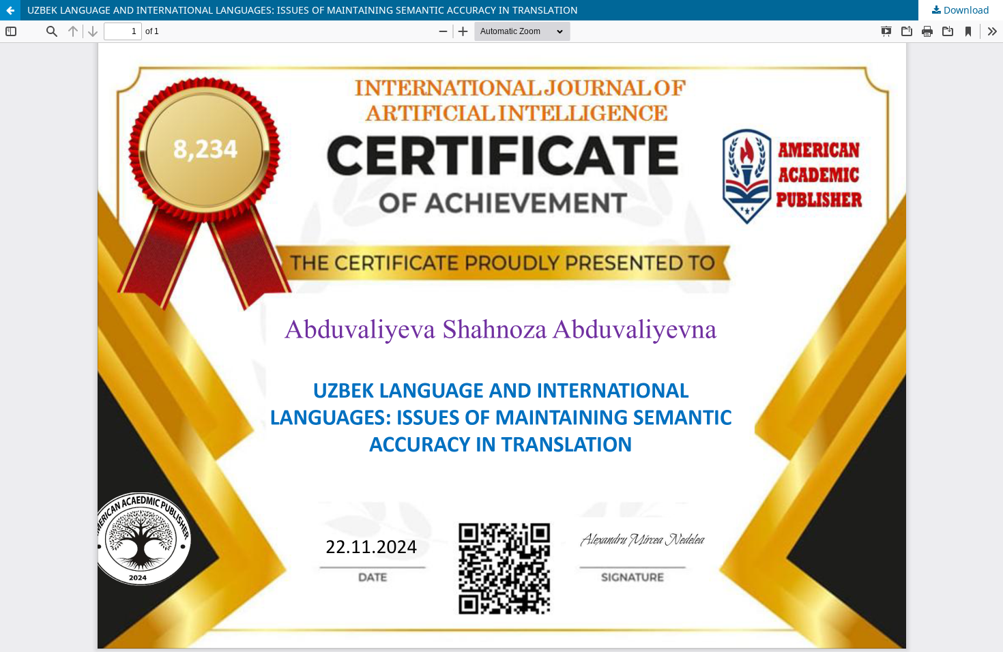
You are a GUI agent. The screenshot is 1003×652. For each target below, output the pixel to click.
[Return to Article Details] (10, 10)
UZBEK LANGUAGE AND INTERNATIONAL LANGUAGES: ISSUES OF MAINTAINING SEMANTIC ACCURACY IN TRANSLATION (302, 9)
